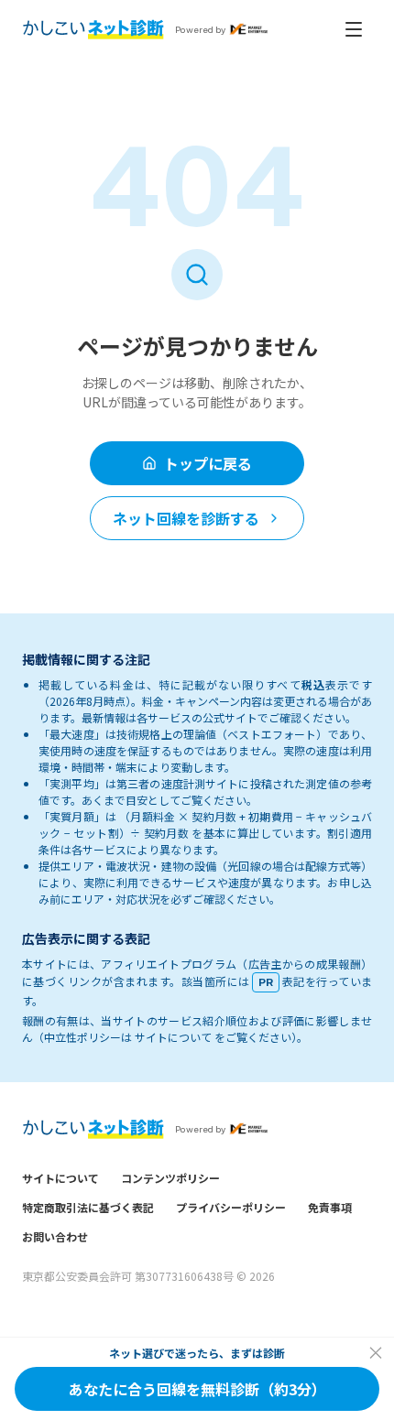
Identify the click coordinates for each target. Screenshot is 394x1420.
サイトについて (60, 1178)
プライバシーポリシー (231, 1207)
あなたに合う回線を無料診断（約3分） (197, 1389)
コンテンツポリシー (170, 1178)
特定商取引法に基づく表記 (88, 1207)
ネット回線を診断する (186, 518)
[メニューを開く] (353, 29)
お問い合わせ (55, 1236)
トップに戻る (208, 463)
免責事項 (330, 1207)
